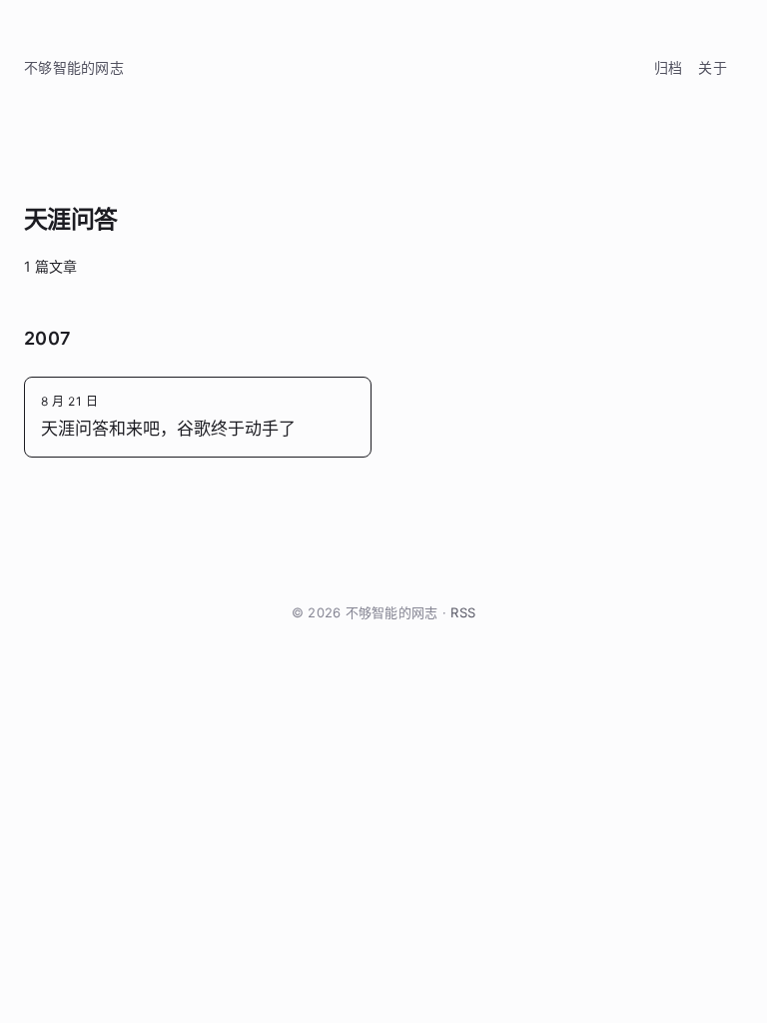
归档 (668, 67)
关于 (712, 67)
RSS (462, 612)
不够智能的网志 (74, 67)
